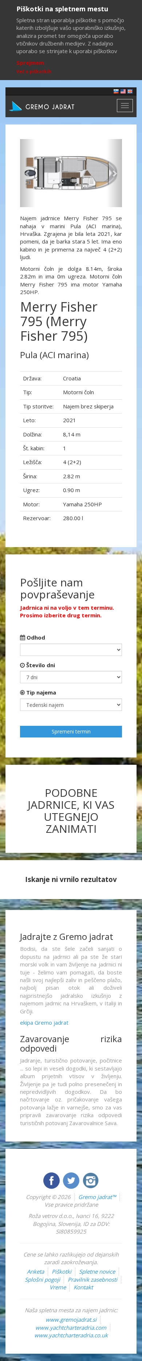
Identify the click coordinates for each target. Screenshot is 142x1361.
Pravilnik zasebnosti (92, 1279)
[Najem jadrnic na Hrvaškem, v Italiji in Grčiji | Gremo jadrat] (52, 105)
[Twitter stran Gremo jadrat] (72, 1179)
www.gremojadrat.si (71, 1319)
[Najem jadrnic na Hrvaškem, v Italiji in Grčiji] (116, 91)
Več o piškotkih (33, 71)
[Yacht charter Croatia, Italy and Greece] (123, 91)
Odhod (35, 637)
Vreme (58, 1287)
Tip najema (40, 692)
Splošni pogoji (42, 1279)
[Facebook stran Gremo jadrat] (52, 1179)
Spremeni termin (71, 731)
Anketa (35, 1271)
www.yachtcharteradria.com (70, 1327)
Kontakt (83, 1287)
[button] (27, 173)
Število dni (40, 665)
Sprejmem (30, 62)
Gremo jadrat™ (97, 1196)
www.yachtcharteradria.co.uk (71, 1335)
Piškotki (61, 1271)
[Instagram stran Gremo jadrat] (91, 1179)
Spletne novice (97, 1271)
